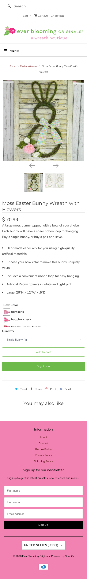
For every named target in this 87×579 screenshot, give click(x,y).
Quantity (8, 331)
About (43, 437)
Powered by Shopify (62, 556)
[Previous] (31, 165)
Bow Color (10, 305)
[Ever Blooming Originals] (43, 33)
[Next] (55, 165)
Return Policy (43, 449)
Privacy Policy (43, 455)
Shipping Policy (43, 461)
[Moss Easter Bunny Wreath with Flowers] (43, 120)
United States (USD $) (41, 545)
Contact (43, 443)
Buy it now (43, 366)
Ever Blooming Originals (36, 556)
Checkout (57, 15)
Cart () (42, 15)
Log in (27, 15)
